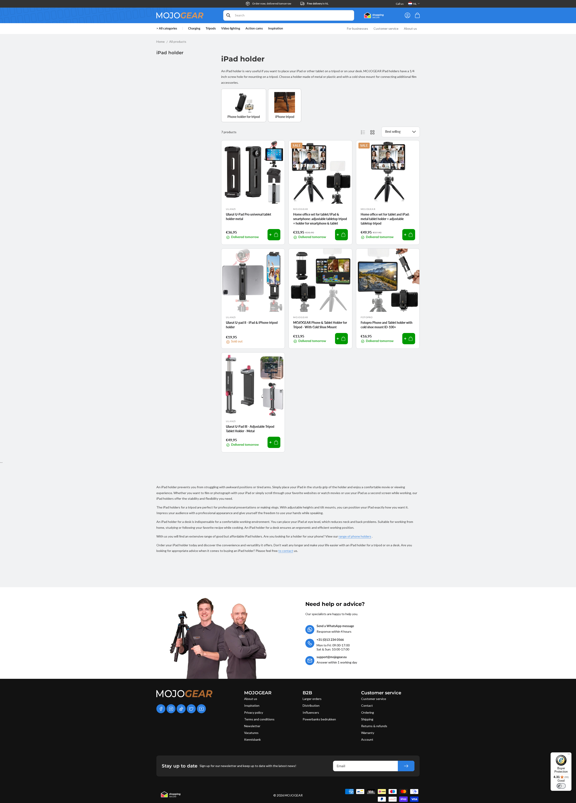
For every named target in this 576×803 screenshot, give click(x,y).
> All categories (166, 28)
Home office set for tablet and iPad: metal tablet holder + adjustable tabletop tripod (385, 218)
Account (367, 739)
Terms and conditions (259, 719)
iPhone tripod (284, 117)
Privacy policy (253, 712)
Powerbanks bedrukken (319, 719)
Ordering (367, 712)
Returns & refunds (374, 726)
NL (415, 3)
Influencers (311, 712)
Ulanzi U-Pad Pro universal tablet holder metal (248, 216)
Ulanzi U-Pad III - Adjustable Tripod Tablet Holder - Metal (250, 429)
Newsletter (252, 726)
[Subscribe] (406, 766)
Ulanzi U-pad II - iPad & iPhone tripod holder (252, 325)
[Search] (228, 15)
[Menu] (569, 755)
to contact (285, 551)
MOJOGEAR (294, 795)
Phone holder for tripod (243, 117)
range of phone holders (355, 536)
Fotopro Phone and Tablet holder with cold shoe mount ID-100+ (386, 325)
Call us (400, 3)
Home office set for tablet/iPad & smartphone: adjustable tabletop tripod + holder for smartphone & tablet (320, 218)
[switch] (561, 786)
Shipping (367, 719)
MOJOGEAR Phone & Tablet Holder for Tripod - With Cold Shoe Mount (320, 325)
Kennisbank (252, 739)
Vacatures (251, 733)
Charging (194, 28)
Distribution (311, 705)
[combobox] (288, 15)
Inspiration (251, 705)
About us (250, 699)
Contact (367, 705)
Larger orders (312, 699)
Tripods (211, 28)
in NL (317, 3)
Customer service (373, 699)
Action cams (254, 28)
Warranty (367, 733)
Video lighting (230, 28)
